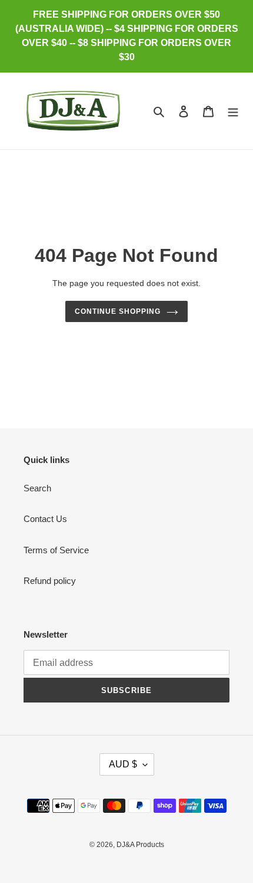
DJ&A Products (140, 845)
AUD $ (123, 764)
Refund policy (50, 581)
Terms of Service (56, 550)
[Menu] (233, 111)
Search (37, 488)
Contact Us (45, 519)
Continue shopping (118, 311)
